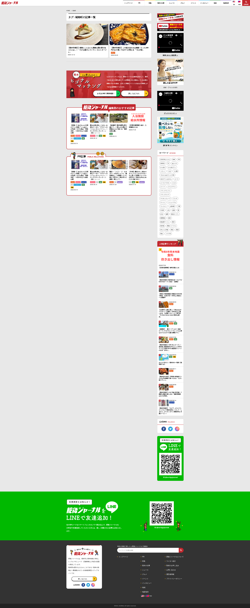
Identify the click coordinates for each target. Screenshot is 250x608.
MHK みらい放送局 (170, 55)
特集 (72, 141)
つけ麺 (175, 171)
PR (72, 138)
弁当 (161, 214)
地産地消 (120, 182)
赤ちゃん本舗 (164, 230)
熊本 (173, 222)
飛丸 (161, 233)
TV (168, 163)
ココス (174, 183)
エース (176, 179)
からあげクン (172, 167)
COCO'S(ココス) (165, 159)
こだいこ (162, 171)
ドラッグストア (164, 194)
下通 (178, 206)
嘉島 (173, 210)
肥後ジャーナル (171, 226)
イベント (78, 136)
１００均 (168, 233)
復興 (167, 214)
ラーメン (162, 202)
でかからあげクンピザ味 (167, 175)
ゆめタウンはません (166, 179)
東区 (169, 218)
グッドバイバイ (169, 113)
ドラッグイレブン (165, 191)
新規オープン (175, 214)
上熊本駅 (172, 206)
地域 (83, 138)
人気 (168, 210)
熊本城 (162, 226)
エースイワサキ (164, 183)
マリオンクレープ (165, 198)
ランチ (175, 198)
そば (169, 171)
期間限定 (162, 218)
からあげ (162, 167)
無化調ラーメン (164, 222)
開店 (177, 230)
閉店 (172, 230)
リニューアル (172, 202)
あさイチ (174, 163)
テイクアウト (172, 187)
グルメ (113, 53)
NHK (174, 159)
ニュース (84, 136)
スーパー (162, 187)
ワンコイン (163, 206)
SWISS (162, 163)
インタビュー (77, 138)
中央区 (162, 210)
